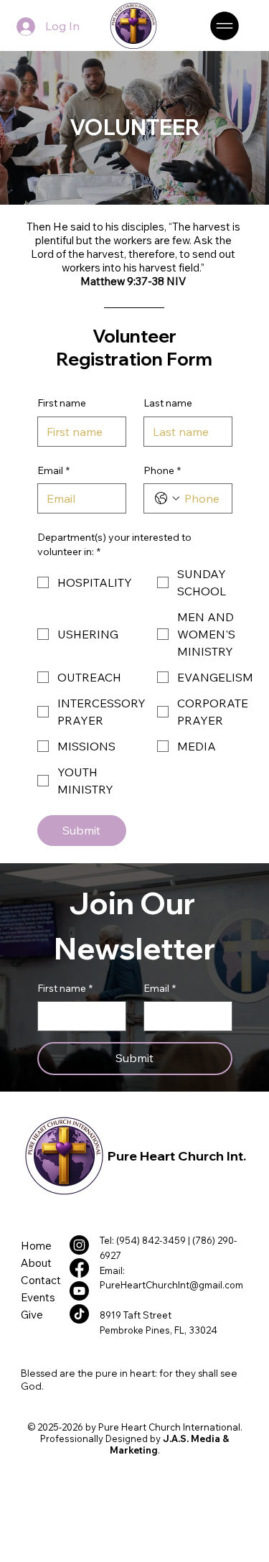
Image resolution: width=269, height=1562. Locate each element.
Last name (167, 402)
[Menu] (225, 26)
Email (53, 470)
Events (38, 1297)
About (36, 1263)
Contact (41, 1280)
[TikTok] (79, 1314)
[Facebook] (79, 1268)
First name (61, 402)
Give (32, 1314)
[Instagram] (79, 1245)
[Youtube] (79, 1291)
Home (36, 1245)
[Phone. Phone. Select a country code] (167, 498)
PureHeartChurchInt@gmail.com (171, 1285)
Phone (162, 470)
